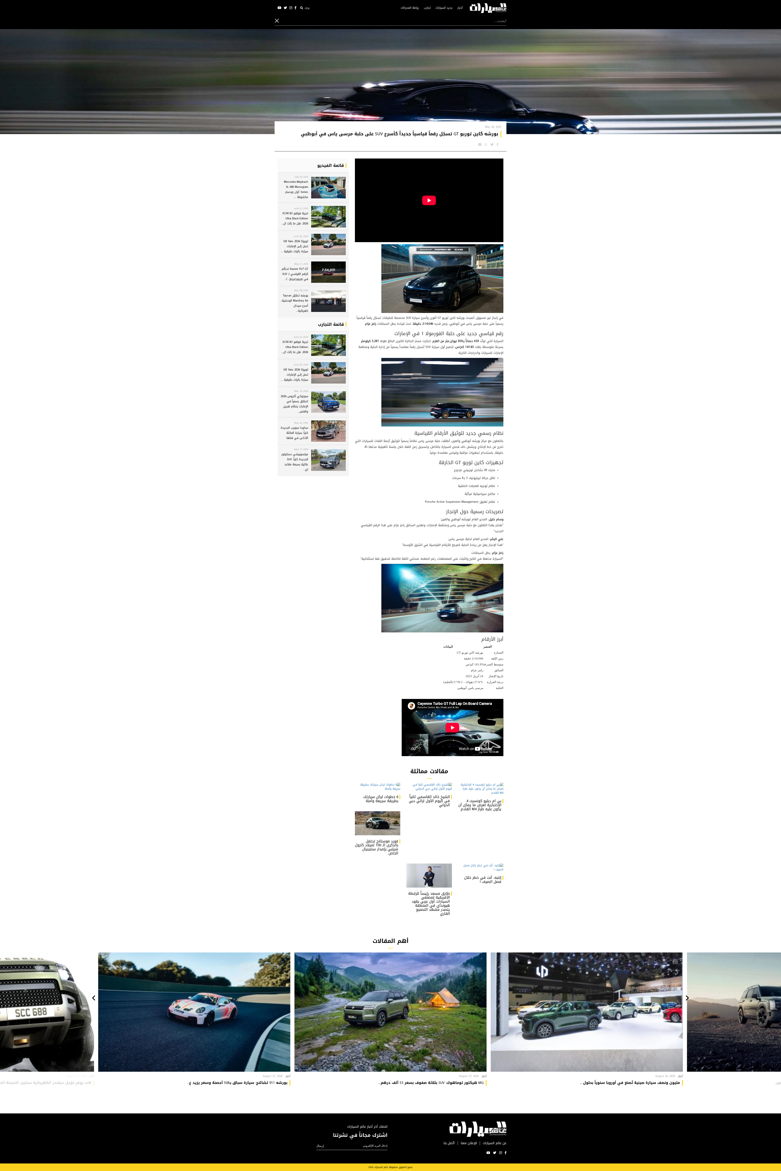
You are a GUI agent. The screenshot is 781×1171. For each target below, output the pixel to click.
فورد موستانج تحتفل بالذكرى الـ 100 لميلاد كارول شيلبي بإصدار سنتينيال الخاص (376, 847)
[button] (687, 998)
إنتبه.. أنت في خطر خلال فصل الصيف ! (482, 879)
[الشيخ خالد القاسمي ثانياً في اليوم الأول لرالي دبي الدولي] (429, 787)
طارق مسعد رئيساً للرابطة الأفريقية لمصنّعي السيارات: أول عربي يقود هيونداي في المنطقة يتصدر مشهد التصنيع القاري (429, 903)
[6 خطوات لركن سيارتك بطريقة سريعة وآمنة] (377, 787)
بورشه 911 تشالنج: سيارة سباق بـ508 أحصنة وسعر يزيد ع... (237, 1082)
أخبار (460, 8)
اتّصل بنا (449, 1143)
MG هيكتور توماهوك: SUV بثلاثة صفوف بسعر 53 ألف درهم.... (431, 1082)
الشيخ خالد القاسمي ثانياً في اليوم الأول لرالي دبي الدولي (429, 800)
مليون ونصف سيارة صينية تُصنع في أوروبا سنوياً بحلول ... (630, 1082)
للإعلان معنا (469, 1143)
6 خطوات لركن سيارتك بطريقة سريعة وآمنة (380, 798)
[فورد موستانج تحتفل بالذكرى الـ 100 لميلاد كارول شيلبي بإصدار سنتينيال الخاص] (377, 823)
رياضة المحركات (410, 8)
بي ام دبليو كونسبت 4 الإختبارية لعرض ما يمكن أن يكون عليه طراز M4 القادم (479, 804)
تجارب (427, 8)
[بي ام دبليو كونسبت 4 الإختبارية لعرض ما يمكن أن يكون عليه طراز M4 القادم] (480, 789)
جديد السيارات (444, 8)
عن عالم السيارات (494, 1143)
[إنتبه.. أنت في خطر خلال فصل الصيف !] (480, 868)
